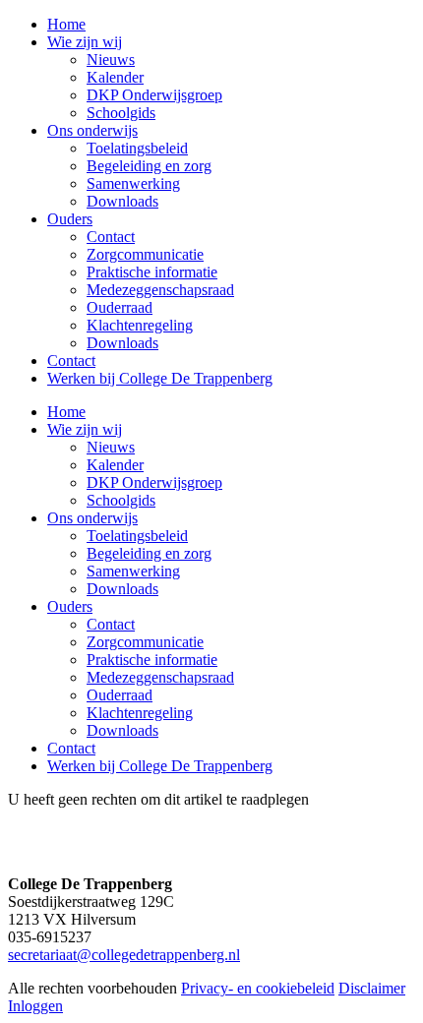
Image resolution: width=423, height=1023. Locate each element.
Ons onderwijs (92, 518)
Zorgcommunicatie (145, 641)
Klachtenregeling (140, 712)
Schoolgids (121, 500)
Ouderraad (119, 695)
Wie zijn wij (84, 429)
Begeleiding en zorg (149, 553)
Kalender (115, 464)
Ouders (69, 606)
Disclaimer (371, 988)
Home (66, 411)
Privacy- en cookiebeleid (257, 988)
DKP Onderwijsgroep (154, 482)
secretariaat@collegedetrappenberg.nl (124, 954)
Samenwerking (133, 571)
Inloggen (35, 1005)
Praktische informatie (152, 659)
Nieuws (111, 447)
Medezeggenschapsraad (160, 677)
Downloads (122, 588)
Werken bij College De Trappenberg (159, 765)
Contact (111, 624)
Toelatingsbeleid (137, 535)
